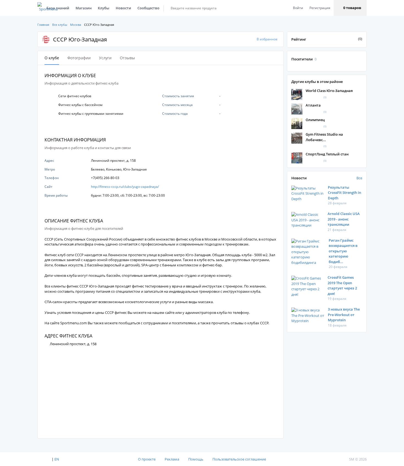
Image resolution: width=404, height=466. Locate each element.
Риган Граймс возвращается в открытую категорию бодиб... (343, 251)
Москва (75, 25)
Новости (123, 7)
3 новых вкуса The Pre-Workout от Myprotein (344, 314)
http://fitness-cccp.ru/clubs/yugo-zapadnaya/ (125, 186)
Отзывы (127, 57)
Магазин (84, 7)
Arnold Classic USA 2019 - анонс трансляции (344, 219)
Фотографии (79, 57)
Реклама (172, 459)
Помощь (195, 459)
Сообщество (148, 7)
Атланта (313, 105)
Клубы (103, 7)
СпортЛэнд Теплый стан (327, 154)
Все (359, 177)
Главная (43, 25)
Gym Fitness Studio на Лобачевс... (324, 137)
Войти (298, 7)
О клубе (52, 57)
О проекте (147, 459)
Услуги (105, 57)
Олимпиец (315, 119)
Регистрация (319, 7)
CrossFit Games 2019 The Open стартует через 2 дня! (342, 285)
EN (56, 459)
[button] (350, 8)
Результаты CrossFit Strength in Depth (344, 192)
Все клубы (59, 25)
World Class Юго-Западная (329, 90)
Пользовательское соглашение (239, 459)
